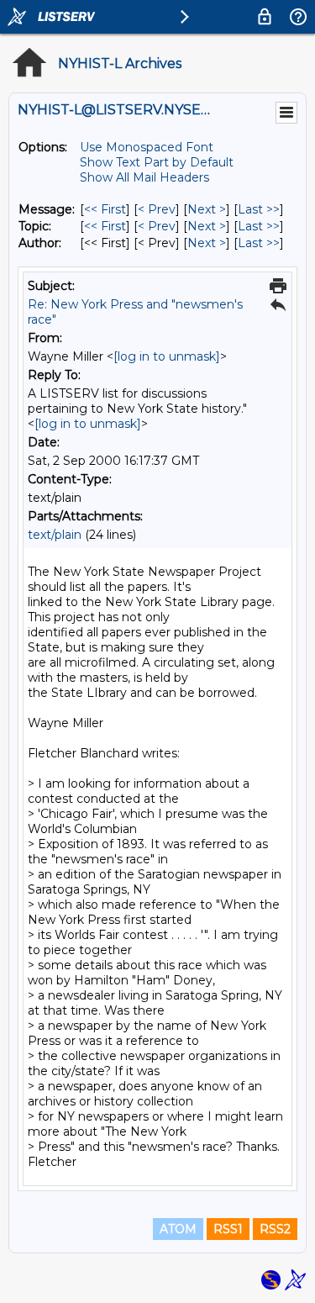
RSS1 (228, 1229)
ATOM (178, 1229)
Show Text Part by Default (157, 162)
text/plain (54, 534)
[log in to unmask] (166, 356)
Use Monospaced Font (146, 147)
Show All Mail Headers (144, 177)
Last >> (259, 209)
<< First (105, 209)
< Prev (157, 209)
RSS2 (275, 1229)
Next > (206, 209)
